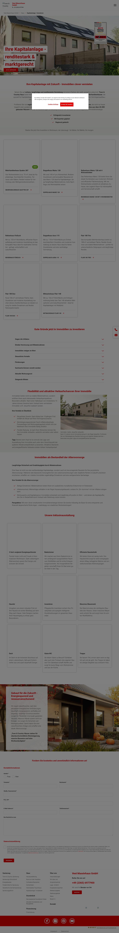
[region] (60, 101)
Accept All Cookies (66, 104)
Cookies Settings (53, 104)
